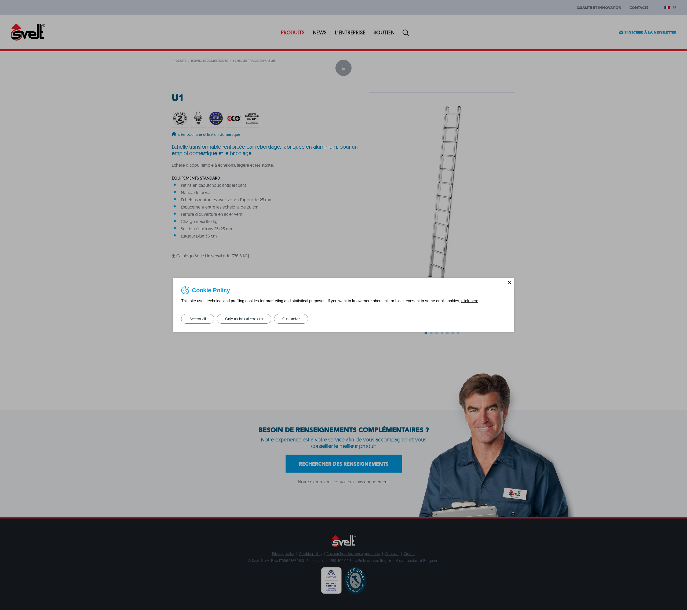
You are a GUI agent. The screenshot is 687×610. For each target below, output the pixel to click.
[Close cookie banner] (509, 282)
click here (469, 300)
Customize (291, 318)
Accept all (197, 318)
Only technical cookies (244, 318)
